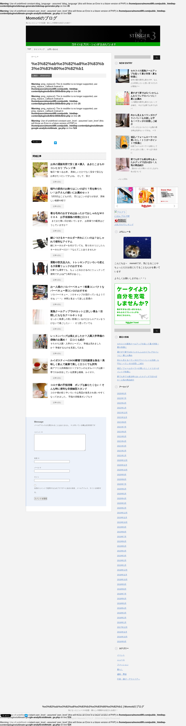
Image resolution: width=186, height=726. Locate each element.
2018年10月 (122, 579)
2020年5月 (121, 494)
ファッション (123, 665)
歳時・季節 (122, 674)
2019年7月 (121, 537)
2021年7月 (121, 427)
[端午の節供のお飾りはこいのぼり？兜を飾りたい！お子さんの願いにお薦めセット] (40, 201)
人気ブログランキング (123, 224)
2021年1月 (121, 455)
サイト (36, 477)
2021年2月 (121, 451)
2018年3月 (121, 613)
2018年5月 (121, 603)
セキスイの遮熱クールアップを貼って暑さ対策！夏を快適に (144, 73)
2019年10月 (122, 522)
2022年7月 (121, 398)
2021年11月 (122, 417)
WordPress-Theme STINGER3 (93, 714)
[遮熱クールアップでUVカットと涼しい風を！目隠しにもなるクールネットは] (40, 323)
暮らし (120, 669)
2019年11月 (122, 517)
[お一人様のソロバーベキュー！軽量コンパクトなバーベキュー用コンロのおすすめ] (40, 299)
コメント (38, 432)
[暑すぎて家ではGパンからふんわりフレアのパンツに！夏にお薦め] (122, 104)
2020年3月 (121, 503)
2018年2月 (121, 618)
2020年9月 (121, 475)
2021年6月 (121, 432)
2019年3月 (121, 556)
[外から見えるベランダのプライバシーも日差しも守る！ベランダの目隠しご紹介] (122, 126)
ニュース (121, 660)
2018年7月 (121, 594)
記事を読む (57, 182)
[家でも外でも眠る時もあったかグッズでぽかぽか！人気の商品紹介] (122, 170)
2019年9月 (121, 527)
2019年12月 (122, 513)
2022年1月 (121, 408)
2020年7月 (121, 484)
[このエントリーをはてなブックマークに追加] (55, 142)
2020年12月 (122, 460)
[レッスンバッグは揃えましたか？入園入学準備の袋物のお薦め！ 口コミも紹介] (40, 348)
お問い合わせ (52, 49)
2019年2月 (121, 560)
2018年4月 (121, 608)
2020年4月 (121, 498)
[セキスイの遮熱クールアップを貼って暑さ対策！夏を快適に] (122, 82)
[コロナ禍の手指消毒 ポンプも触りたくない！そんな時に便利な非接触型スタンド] (40, 397)
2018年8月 (121, 589)
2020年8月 (121, 479)
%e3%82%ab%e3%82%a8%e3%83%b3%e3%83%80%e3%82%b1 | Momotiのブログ (93, 706)
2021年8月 (121, 422)
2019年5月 (121, 546)
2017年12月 (122, 627)
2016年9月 (121, 641)
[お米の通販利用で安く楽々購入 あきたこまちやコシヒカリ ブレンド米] (40, 176)
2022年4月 (121, 403)
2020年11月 (122, 465)
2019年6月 (121, 541)
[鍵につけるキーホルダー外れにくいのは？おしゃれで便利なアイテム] (40, 250)
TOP (29, 49)
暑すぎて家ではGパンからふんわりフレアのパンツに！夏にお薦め (144, 96)
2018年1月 (121, 622)
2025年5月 (121, 393)
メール (37, 468)
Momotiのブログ (41, 18)
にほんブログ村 (122, 216)
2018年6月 (121, 599)
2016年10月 (122, 637)
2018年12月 (122, 570)
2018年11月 (122, 575)
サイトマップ (39, 49)
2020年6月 (121, 489)
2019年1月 (121, 565)
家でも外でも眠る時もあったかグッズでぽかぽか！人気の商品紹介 (144, 162)
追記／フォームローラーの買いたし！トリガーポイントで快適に (144, 140)
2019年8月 (121, 532)
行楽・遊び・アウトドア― (128, 679)
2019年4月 (121, 551)
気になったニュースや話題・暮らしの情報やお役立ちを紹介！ (93, 710)
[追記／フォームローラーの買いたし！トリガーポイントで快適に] (122, 148)
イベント (121, 655)
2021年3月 (121, 446)
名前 (36, 458)
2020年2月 (121, 508)
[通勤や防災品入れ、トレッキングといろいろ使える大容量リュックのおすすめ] (40, 274)
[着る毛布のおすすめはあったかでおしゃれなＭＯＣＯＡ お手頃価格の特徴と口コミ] (40, 225)
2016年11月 (122, 632)
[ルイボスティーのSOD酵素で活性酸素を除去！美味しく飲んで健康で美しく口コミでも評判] (40, 372)
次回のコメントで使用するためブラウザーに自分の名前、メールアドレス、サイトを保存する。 (67, 490)
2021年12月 (122, 413)
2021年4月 (121, 441)
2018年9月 (121, 584)
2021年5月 (121, 436)
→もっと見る (122, 179)
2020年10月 (122, 470)
